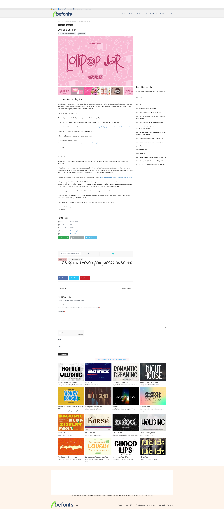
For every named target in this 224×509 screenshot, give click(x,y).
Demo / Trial (73, 234)
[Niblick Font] (153, 446)
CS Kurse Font (90, 433)
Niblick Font (144, 457)
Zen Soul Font (117, 433)
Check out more (77, 238)
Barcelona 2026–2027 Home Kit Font (155, 164)
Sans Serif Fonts (70, 385)
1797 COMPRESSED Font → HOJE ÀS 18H (150, 112)
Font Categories (66, 21)
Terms (120, 505)
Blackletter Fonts (117, 435)
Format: (61, 225)
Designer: (62, 231)
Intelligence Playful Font (93, 407)
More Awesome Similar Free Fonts (113, 360)
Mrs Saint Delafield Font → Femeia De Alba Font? (153, 157)
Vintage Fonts (144, 411)
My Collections (78, 9)
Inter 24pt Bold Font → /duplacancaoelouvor (151, 122)
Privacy (126, 505)
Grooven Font (145, 406)
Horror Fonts (134, 435)
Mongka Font (117, 406)
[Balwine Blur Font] (71, 422)
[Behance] (77, 505)
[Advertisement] (149, 53)
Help (141, 97)
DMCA (132, 505)
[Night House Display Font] (153, 372)
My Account (69, 9)
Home (58, 21)
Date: (61, 222)
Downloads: (63, 228)
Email (60, 346)
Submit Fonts (88, 9)
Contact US (161, 505)
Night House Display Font (149, 382)
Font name (143, 105)
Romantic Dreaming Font (122, 382)
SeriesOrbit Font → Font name (148, 108)
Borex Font (89, 382)
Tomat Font (142, 153)
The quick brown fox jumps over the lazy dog (96, 266)
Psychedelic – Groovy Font (67, 457)
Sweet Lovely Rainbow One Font (96, 457)
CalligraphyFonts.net (76, 231)
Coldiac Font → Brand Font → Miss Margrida (151, 138)
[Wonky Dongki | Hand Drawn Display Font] (71, 396)
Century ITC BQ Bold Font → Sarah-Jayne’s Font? (152, 161)
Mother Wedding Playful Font (68, 382)
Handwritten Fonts (153, 385)
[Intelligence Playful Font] (98, 396)
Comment (61, 311)
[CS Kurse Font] (98, 422)
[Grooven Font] (153, 396)
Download (64, 238)
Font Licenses (140, 505)
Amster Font (63, 288)
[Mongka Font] (126, 396)
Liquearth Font (126, 288)
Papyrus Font (143, 146)
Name (60, 339)
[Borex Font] (98, 372)
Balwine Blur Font (64, 433)
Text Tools (163, 14)
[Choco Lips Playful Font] (126, 446)
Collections (140, 14)
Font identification (152, 14)
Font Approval (151, 505)
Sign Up (60, 9)
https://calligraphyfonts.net (94, 143)
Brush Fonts (143, 435)
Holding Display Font (147, 433)
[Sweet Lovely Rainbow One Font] (98, 446)
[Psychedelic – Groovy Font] (71, 446)
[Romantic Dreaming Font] (126, 372)
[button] (171, 14)
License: (61, 234)
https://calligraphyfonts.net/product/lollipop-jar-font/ (114, 127)
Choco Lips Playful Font (121, 457)
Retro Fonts (80, 411)
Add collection (91, 238)
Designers (132, 14)
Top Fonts (170, 505)
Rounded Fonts (159, 409)
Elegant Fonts (124, 409)
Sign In (53, 9)
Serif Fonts (79, 385)
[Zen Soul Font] (126, 422)
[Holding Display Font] (153, 422)
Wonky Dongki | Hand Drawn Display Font (70, 407)
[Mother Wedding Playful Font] (71, 372)
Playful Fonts (70, 25)
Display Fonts (76, 21)
